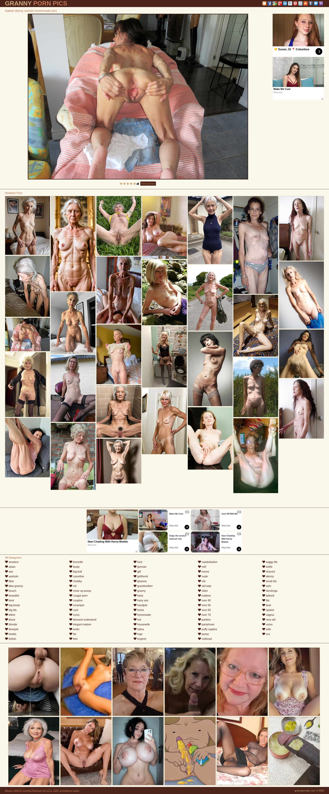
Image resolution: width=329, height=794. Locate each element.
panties (206, 619)
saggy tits (271, 562)
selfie (268, 566)
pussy (205, 634)
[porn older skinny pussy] (118, 290)
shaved (270, 571)
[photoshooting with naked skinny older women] (210, 230)
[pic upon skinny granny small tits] (27, 447)
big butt (77, 571)
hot (139, 619)
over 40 (206, 600)
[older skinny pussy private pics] (118, 411)
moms (205, 571)
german (142, 566)
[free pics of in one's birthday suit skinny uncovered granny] (210, 438)
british (12, 638)
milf (203, 566)
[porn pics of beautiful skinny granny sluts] (301, 353)
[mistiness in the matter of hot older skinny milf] (73, 388)
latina (140, 629)
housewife (143, 624)
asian (11, 566)
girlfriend (142, 576)
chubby (77, 581)
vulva (268, 624)
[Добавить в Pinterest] (295, 3)
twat (268, 605)
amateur (13, 562)
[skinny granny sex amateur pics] (164, 292)
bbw (11, 581)
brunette (77, 562)
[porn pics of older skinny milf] (27, 384)
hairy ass (142, 600)
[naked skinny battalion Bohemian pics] (27, 286)
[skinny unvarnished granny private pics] (255, 455)
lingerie (141, 638)
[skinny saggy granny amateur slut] (118, 461)
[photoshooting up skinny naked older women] (301, 409)
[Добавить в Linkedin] (285, 3)
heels (140, 610)
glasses (142, 581)
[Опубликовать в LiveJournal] (290, 3)
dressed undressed (84, 619)
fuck (139, 562)
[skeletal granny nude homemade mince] (118, 226)
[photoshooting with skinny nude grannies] (73, 323)
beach (12, 590)
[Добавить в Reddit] (300, 3)
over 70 (206, 614)
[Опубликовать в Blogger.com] (264, 3)
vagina (269, 614)
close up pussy (81, 590)
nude (204, 576)
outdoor (206, 595)
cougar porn (80, 595)
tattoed (269, 595)
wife (268, 629)
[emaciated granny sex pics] (164, 421)
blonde (12, 624)
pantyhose (207, 624)
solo (268, 586)
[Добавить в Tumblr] (311, 3)
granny (141, 590)
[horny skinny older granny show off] (255, 245)
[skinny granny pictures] (210, 368)
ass (10, 571)
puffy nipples (209, 629)
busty (76, 566)
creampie (78, 605)
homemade (144, 614)
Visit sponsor (148, 183)
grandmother (145, 586)
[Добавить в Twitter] (316, 3)
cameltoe (78, 576)
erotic (76, 629)
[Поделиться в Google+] (280, 3)
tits (267, 600)
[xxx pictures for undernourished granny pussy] (255, 387)
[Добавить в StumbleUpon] (305, 3)
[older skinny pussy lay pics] (301, 295)
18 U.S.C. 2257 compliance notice (60, 790)
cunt (75, 610)
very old (270, 619)
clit (74, 586)
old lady (206, 586)
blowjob (13, 629)
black (11, 619)
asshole (13, 576)
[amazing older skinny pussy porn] (255, 326)
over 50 (206, 605)
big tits (12, 610)
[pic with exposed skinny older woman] (73, 243)
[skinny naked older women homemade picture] (118, 354)
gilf (139, 571)
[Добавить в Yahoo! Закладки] (321, 3)
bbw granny (15, 586)
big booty (14, 605)
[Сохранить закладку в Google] (275, 3)
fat (74, 634)
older (204, 590)
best (11, 600)
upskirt (269, 610)
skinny (269, 576)
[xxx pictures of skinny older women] (210, 298)
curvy (76, 614)
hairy (140, 595)
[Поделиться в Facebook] (269, 3)
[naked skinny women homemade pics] (138, 96)
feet (74, 638)
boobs (12, 634)
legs (139, 634)
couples (77, 600)
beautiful (13, 595)
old (203, 581)
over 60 (206, 610)
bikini (11, 614)
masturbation (209, 562)
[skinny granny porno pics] (27, 225)
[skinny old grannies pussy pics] (164, 357)
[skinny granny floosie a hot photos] (73, 456)
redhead (206, 638)
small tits (271, 581)
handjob (142, 605)
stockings (271, 590)
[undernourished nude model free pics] (301, 228)
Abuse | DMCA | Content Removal (23, 790)
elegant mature (81, 624)
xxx (267, 634)
